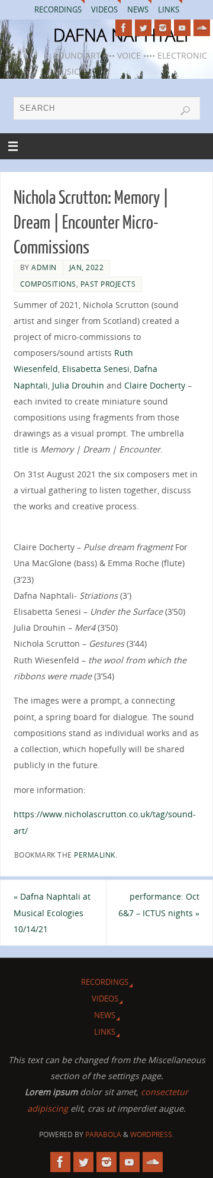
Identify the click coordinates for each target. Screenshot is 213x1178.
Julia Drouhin (78, 385)
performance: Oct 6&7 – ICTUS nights (158, 904)
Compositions (48, 284)
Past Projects (108, 284)
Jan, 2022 (86, 267)
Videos (104, 9)
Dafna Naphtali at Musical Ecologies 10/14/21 (52, 912)
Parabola (103, 1134)
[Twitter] (143, 28)
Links (168, 9)
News (138, 9)
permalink (94, 855)
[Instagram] (162, 28)
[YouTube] (182, 28)
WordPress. (152, 1134)
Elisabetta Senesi (96, 368)
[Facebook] (123, 28)
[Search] (185, 111)
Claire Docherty (154, 385)
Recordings (58, 9)
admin (44, 267)
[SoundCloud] (201, 28)
